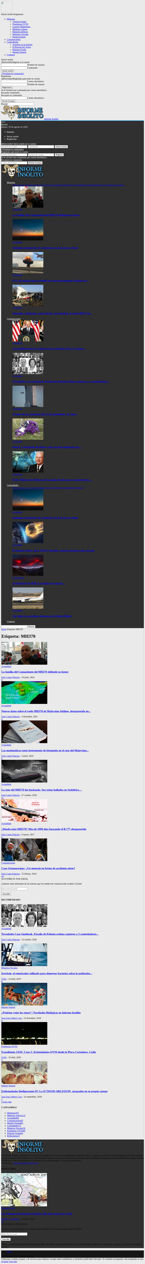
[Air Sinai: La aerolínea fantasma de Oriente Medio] (27, 608)
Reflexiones (13, 1136)
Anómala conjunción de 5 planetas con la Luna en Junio (45, 247)
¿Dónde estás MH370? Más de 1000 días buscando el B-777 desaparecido (43, 829)
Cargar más (6, 1102)
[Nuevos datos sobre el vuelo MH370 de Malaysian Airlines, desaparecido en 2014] (24, 703)
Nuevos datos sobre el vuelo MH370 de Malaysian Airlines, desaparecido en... (46, 711)
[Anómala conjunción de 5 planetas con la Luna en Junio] (27, 239)
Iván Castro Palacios (10, 677)
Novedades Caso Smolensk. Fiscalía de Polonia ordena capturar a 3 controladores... (49, 934)
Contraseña (32, 68)
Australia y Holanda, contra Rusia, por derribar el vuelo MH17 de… (52, 313)
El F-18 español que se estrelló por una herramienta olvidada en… (50, 280)
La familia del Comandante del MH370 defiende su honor (46, 214)
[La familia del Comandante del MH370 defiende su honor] (27, 207)
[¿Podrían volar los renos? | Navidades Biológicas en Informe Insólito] (24, 1004)
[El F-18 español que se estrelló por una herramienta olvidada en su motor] (27, 272)
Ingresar (10, 132)
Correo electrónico (35, 81)
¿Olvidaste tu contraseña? (12, 73)
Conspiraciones (14, 39)
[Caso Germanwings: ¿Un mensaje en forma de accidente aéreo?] (24, 860)
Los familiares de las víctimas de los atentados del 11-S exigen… (49, 348)
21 (2, 1221)
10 (2, 876)
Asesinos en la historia (22, 44)
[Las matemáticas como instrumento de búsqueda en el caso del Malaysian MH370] (24, 742)
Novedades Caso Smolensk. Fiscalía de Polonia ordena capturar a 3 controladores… (61, 381)
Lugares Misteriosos (21, 26)
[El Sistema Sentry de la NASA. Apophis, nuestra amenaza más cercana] (27, 542)
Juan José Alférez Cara (11, 1018)
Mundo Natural (19, 52)
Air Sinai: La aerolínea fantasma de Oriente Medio (41, 616)
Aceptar (4, 1261)
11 (2, 798)
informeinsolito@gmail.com (25, 1163)
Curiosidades (12, 42)
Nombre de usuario (35, 65)
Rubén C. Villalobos (10, 1219)
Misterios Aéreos (19, 29)
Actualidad (17, 209)
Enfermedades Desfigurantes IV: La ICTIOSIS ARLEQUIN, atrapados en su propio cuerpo (54, 1091)
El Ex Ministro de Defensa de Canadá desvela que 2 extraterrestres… (52, 479)
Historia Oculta (19, 49)
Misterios (11, 19)
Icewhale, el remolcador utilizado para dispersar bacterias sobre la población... (46, 973)
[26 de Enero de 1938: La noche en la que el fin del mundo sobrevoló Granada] (27, 575)
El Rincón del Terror (21, 47)
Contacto (11, 55)
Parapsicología (18, 37)
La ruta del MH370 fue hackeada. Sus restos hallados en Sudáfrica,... (41, 789)
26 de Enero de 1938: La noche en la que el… (38, 583)
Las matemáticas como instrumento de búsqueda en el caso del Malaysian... (45, 750)
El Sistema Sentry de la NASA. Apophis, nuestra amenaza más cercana (53, 550)
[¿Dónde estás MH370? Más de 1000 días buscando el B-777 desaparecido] (24, 821)
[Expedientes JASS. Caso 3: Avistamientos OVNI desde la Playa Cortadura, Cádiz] (24, 1044)
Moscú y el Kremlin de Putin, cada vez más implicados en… (47, 447)
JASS (4, 979)
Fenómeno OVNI (20, 24)
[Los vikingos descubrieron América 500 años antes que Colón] (24, 1205)
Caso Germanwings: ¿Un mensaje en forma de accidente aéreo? (38, 868)
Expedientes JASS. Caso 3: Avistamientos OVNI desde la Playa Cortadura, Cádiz (48, 1052)
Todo (14, 185)
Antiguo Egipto (19, 21)
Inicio (9, 1251)
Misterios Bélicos (20, 32)
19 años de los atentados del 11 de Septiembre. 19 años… (45, 414)
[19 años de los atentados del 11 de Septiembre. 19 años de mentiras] (27, 406)
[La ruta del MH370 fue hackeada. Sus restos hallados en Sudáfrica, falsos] (24, 782)
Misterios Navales (20, 34)
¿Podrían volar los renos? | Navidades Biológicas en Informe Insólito (41, 1012)
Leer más (13, 1261)
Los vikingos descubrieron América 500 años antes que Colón (36, 1213)
